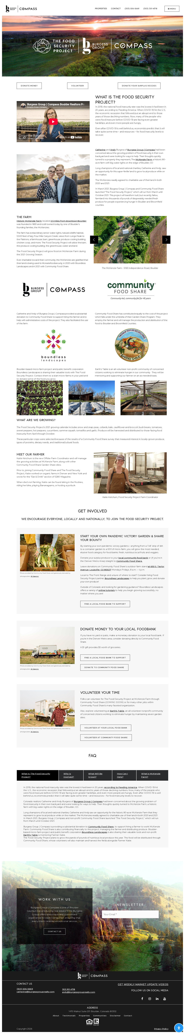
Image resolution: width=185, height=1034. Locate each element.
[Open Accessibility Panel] (179, 1028)
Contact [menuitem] (116, 9)
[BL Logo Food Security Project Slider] (53, 344)
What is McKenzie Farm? (150, 775)
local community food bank (133, 558)
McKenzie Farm (144, 159)
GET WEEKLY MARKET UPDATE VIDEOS (143, 984)
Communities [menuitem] (100, 1016)
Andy (113, 149)
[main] (92, 493)
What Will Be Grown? (95, 775)
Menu (173, 9)
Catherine (100, 149)
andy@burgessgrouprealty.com (78, 992)
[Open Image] (130, 239)
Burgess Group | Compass (141, 149)
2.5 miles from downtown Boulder (68, 221)
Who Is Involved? (69, 775)
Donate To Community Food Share (104, 667)
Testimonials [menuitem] (69, 1016)
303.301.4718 (68, 989)
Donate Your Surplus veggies (139, 86)
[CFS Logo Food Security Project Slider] (131, 289)
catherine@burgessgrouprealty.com (35, 992)
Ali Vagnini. (35, 576)
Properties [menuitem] (101, 9)
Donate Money (29, 86)
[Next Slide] (166, 240)
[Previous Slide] (94, 240)
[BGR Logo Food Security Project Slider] (53, 289)
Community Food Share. (129, 561)
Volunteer (77, 86)
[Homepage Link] (21, 8)
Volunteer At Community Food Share (106, 738)
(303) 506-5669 (25, 989)
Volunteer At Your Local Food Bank (106, 728)
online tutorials (106, 590)
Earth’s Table (117, 711)
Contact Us (54, 931)
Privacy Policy (161, 1029)
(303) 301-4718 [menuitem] (150, 9)
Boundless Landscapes (117, 578)
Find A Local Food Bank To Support (105, 604)
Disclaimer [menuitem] (115, 1016)
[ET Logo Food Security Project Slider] (131, 344)
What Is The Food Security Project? (36, 775)
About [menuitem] (56, 1016)
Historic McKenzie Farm (29, 221)
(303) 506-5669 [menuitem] (132, 9)
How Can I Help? (122, 775)
